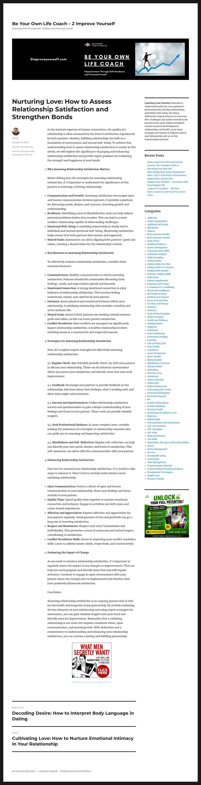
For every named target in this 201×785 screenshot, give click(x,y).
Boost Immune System (158, 237)
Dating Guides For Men (158, 264)
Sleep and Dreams (156, 436)
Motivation (152, 370)
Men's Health (154, 356)
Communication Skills (158, 251)
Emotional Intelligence (158, 290)
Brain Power (153, 241)
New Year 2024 (154, 373)
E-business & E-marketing (160, 287)
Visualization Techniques (160, 472)
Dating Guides (154, 260)
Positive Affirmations (158, 403)
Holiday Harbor (155, 323)
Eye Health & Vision (157, 294)
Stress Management (157, 449)
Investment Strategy (157, 336)
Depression (153, 277)
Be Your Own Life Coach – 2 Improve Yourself (63, 23)
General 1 (152, 307)
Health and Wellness (157, 320)
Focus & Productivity (157, 300)
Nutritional (152, 376)
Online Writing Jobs (157, 386)
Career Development (157, 247)
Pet (148, 399)
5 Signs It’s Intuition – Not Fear (163, 188)
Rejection (152, 416)
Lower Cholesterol (156, 353)
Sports (150, 446)
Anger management (157, 221)
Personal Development (158, 393)
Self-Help (152, 432)
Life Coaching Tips (156, 343)
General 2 (152, 310)
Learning (151, 340)
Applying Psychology (157, 224)
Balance (151, 231)
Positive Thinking (156, 406)
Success (151, 452)
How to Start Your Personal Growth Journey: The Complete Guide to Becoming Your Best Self (164, 165)
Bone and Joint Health (158, 234)
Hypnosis (152, 327)
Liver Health (153, 346)
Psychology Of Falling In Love (162, 412)
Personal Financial (156, 396)
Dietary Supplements (157, 280)
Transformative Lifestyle (159, 465)
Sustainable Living (156, 455)
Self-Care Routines (156, 426)
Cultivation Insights (157, 254)
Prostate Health (155, 409)
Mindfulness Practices (158, 363)
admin (15, 138)
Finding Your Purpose (158, 297)
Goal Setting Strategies (158, 313)
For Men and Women (23, 147)
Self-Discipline (154, 429)
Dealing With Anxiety (157, 270)
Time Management (156, 462)
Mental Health (154, 360)
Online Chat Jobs (155, 379)
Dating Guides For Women (160, 267)
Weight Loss (153, 475)
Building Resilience (156, 244)
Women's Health (155, 479)
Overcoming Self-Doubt (159, 389)
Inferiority (152, 330)
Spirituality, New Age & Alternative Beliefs (168, 442)
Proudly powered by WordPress (75, 771)
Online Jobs (153, 383)
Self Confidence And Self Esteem (163, 422)
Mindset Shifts (154, 366)
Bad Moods (152, 227)
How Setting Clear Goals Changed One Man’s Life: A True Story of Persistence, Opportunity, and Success (167, 175)
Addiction (152, 218)
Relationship (153, 419)
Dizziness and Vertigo (158, 284)
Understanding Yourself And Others (165, 469)
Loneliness (152, 350)
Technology (153, 459)
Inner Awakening (156, 333)
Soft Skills (152, 439)
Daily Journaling (155, 257)
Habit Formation (155, 317)
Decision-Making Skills (159, 274)
